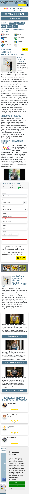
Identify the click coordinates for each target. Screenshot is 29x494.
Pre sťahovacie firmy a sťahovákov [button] (14, 336)
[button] (13, 23)
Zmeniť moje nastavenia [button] (17, 488)
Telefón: (4, 231)
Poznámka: (5, 238)
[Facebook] (4, 479)
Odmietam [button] (17, 485)
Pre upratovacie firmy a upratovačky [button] (14, 363)
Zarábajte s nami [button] (21, 4)
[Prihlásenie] (27, 5)
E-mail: (4, 226)
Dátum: (4, 200)
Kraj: (3, 206)
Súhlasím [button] (17, 482)
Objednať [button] (25, 49)
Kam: (3, 219)
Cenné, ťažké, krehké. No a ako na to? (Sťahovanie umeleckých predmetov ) (14, 281)
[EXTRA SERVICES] (14, 8)
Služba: (4, 193)
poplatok (10, 249)
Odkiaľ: (4, 213)
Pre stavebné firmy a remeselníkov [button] (14, 391)
